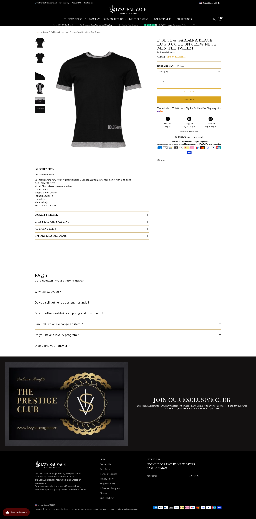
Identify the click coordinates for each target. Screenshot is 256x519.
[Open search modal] (36, 19)
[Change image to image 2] (40, 58)
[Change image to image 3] (40, 73)
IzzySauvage (54, 509)
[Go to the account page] (214, 19)
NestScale (194, 131)
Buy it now (189, 99)
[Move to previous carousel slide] (213, 263)
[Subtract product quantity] (159, 82)
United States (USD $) (211, 3)
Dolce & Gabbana (166, 52)
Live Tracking (107, 497)
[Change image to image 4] (40, 88)
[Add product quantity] (167, 82)
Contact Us (105, 464)
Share (163, 160)
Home (37, 32)
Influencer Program (110, 488)
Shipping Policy (107, 483)
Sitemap (104, 493)
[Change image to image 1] (40, 43)
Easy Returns (106, 469)
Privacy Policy (106, 478)
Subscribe (194, 476)
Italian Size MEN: (170, 65)
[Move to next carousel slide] (219, 262)
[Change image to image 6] (40, 109)
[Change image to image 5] (40, 100)
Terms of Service (108, 473)
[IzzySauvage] (128, 10)
